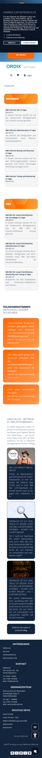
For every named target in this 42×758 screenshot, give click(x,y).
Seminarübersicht (10, 658)
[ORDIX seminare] (20, 66)
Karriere (6, 651)
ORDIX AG (6, 648)
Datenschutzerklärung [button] (15, 38)
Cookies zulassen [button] (29, 43)
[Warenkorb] (18, 75)
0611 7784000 (11, 699)
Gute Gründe (8, 714)
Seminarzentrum (9, 655)
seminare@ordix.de (15, 704)
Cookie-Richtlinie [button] (13, 35)
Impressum (7, 727)
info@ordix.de (12, 681)
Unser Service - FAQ (10, 717)
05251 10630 (11, 676)
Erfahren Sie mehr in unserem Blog (21, 629)
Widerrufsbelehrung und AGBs (15, 721)
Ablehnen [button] (12, 43)
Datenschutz (8, 724)
